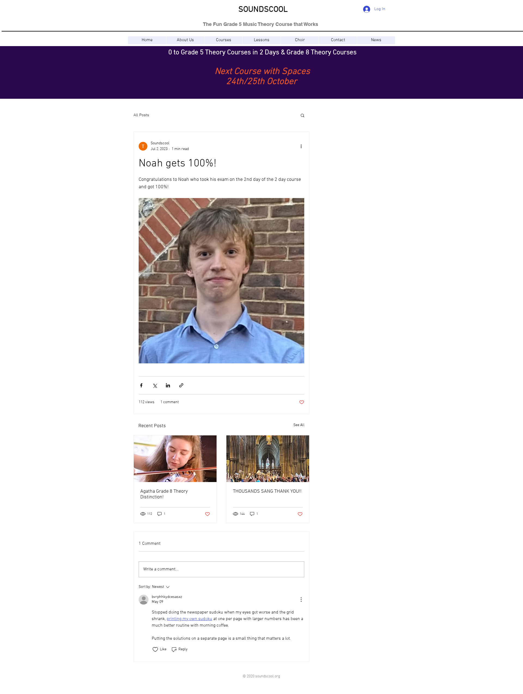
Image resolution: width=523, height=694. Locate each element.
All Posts (141, 115)
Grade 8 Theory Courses (322, 53)
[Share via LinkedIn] (168, 385)
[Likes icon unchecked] (155, 649)
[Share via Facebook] (141, 385)
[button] (223, 40)
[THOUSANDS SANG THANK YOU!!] (267, 458)
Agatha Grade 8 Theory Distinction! (164, 494)
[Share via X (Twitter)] (154, 385)
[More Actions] (301, 599)
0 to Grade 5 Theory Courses (209, 53)
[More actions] (301, 146)
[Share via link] (181, 385)
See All (299, 425)
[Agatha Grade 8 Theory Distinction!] (175, 458)
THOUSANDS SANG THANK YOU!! (267, 491)
